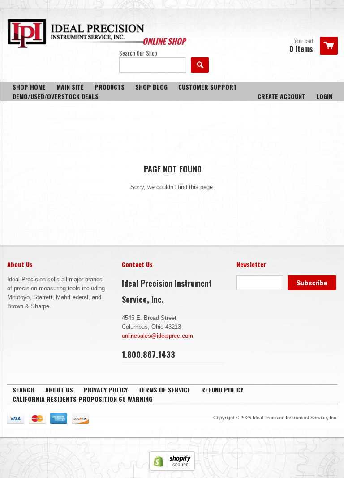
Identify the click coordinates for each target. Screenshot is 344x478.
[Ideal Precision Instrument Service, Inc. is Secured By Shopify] (172, 468)
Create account (281, 96)
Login (324, 96)
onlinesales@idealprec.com (157, 335)
